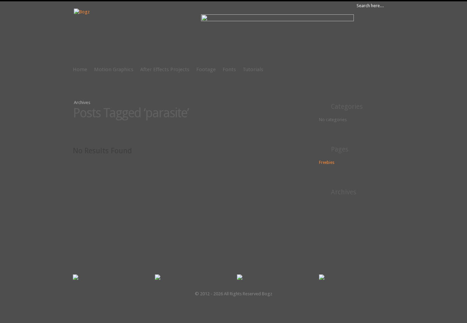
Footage (206, 69)
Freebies (326, 162)
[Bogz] (82, 11)
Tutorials (253, 69)
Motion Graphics (113, 69)
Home (80, 69)
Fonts (229, 69)
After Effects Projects (164, 69)
